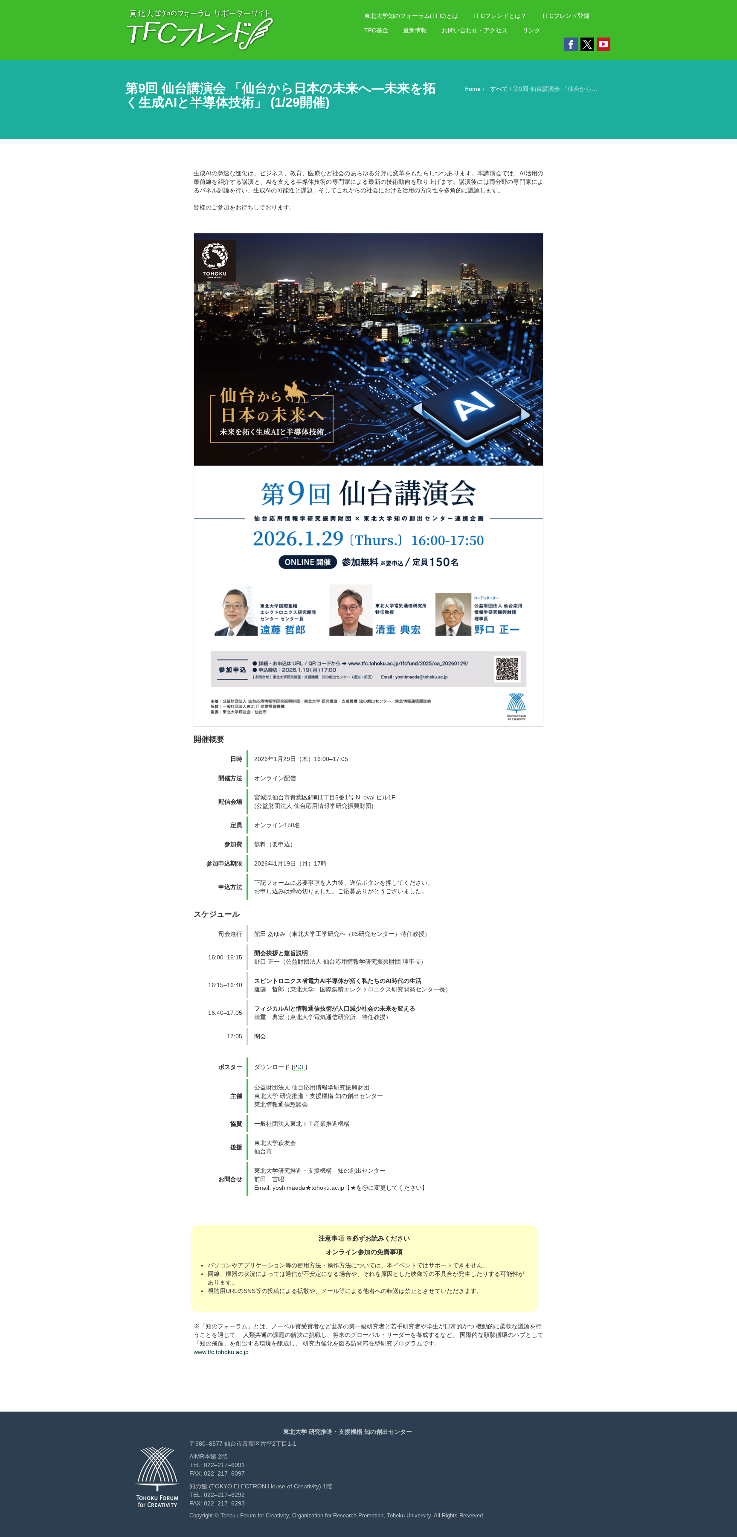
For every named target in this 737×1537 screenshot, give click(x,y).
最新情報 (415, 30)
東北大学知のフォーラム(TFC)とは (411, 15)
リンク (531, 30)
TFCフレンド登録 (565, 15)
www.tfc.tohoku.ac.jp (221, 1351)
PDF (299, 1066)
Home (472, 88)
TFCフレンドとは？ (500, 15)
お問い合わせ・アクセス (475, 30)
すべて (500, 88)
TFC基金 (376, 30)
